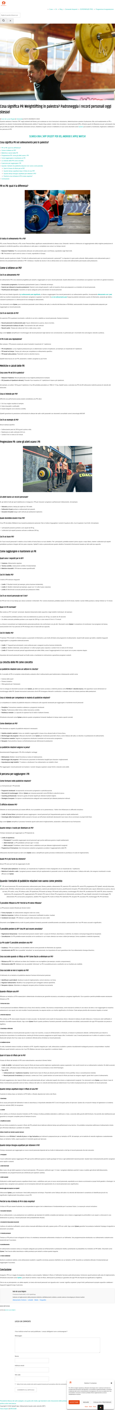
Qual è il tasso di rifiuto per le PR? (14, 168)
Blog (61, 9)
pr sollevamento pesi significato (30, 294)
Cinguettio (43, 1300)
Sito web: (18, 1375)
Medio (36, 1300)
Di (56, 9)
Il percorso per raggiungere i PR (11, 163)
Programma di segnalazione (105, 9)
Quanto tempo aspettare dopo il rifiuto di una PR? (19, 171)
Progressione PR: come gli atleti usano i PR (15, 155)
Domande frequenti (71, 9)
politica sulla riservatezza (8, 1403)
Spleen (81, 127)
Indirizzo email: (19, 1365)
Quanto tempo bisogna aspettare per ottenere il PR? (20, 173)
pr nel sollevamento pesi (59, 297)
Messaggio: (18, 1336)
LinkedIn (30, 1300)
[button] (111, 1383)
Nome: (17, 1356)
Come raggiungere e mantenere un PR (13, 158)
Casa (51, 9)
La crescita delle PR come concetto (12, 161)
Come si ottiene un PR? (8, 150)
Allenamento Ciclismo (20, 1300)
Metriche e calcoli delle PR (9, 153)
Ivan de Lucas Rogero (8, 119)
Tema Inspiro (4, 1409)
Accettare (74, 1402)
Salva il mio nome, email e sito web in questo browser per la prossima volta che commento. (42, 1384)
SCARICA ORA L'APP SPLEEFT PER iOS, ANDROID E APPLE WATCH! (57, 136)
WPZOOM (13, 1409)
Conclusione (5, 179)
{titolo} (86, 1406)
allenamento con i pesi (105, 294)
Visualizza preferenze (102, 1402)
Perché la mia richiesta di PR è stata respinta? (18, 176)
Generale (19, 119)
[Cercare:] (57, 15)
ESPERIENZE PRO (86, 9)
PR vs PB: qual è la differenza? (11, 148)
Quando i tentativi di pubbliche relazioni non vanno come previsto (22, 166)
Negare (86, 1402)
